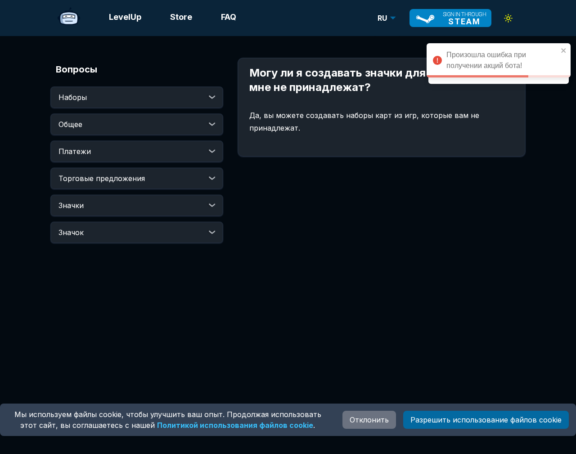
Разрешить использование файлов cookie (486, 419)
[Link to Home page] (69, 18)
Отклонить (369, 419)
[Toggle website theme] (508, 18)
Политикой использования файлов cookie (235, 425)
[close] (564, 50)
